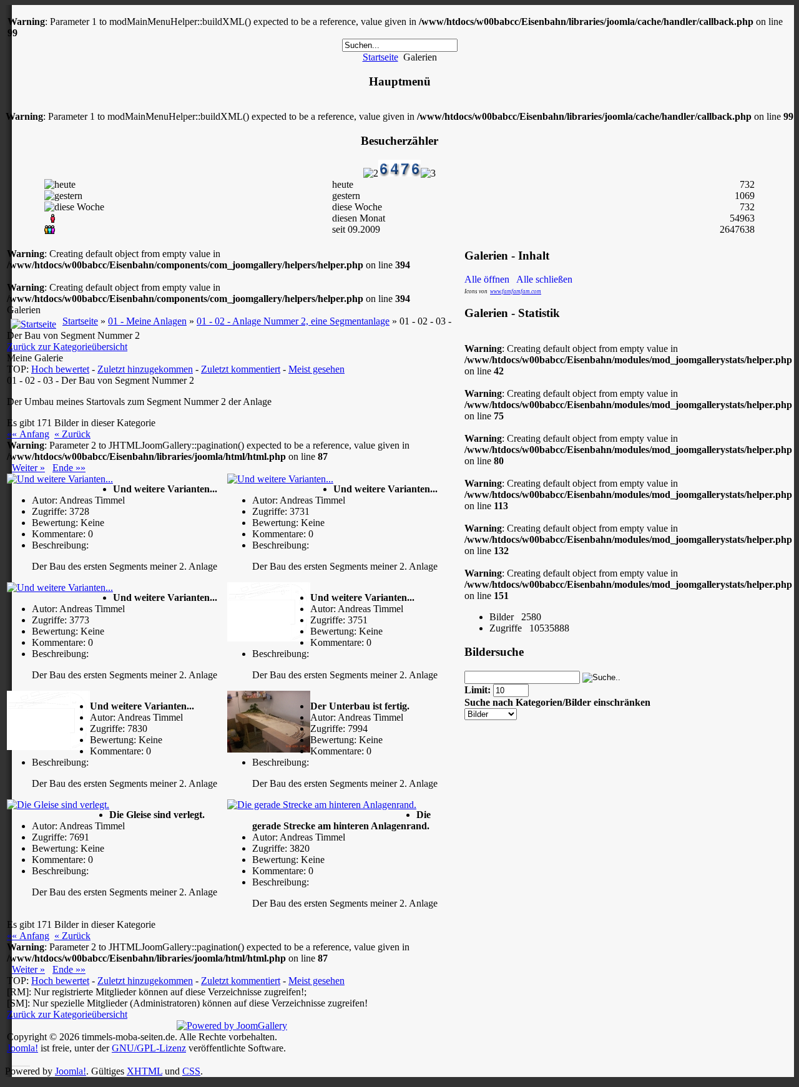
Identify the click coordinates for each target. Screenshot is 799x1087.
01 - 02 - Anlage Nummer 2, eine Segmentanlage (293, 321)
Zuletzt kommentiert (240, 369)
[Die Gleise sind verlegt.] (58, 805)
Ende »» (69, 467)
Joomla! (22, 1048)
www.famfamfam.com (515, 291)
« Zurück (72, 434)
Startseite (380, 57)
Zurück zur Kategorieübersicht (67, 346)
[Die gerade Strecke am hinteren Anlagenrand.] (321, 805)
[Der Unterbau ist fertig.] (268, 722)
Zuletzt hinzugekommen (145, 369)
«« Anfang (28, 434)
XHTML (144, 1071)
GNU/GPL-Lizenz (149, 1048)
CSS (191, 1071)
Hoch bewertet (60, 369)
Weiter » (28, 467)
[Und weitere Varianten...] (60, 479)
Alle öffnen (489, 279)
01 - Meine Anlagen (147, 321)
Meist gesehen (316, 369)
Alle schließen (544, 279)
